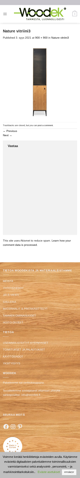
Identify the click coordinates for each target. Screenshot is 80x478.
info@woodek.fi (30, 394)
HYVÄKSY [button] (69, 472)
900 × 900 (41, 37)
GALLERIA (9, 301)
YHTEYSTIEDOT (13, 288)
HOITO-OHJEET (13, 322)
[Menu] (5, 14)
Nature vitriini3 (60, 37)
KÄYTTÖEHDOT (13, 356)
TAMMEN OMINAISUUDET (19, 315)
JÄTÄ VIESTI (11, 294)
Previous (10, 130)
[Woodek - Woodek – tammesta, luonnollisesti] (40, 14)
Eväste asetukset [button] (49, 472)
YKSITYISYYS (11, 363)
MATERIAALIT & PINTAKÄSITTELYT (25, 308)
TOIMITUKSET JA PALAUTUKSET (24, 349)
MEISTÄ (8, 281)
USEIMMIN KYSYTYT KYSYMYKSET (25, 342)
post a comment (45, 125)
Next (7, 135)
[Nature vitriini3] (40, 80)
